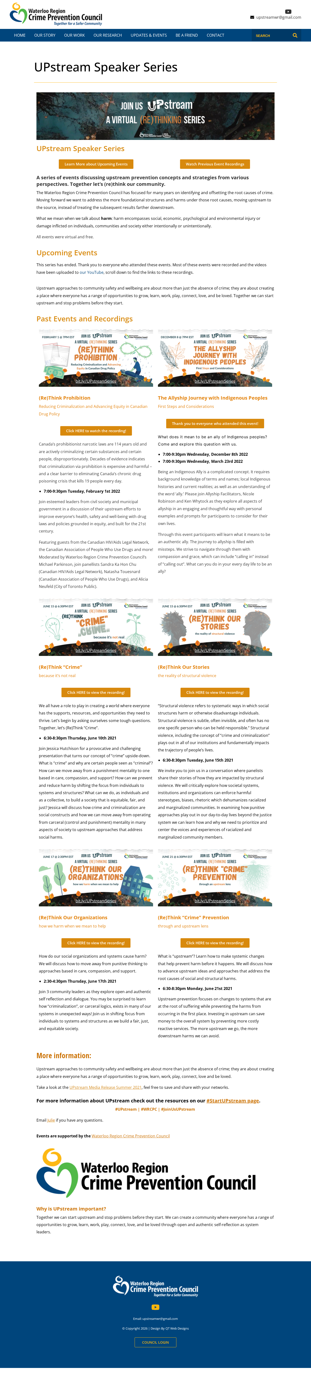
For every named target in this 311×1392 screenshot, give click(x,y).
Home (20, 35)
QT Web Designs (177, 1328)
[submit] (295, 35)
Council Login (155, 1342)
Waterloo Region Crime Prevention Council (131, 1136)
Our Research (108, 35)
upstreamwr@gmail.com (278, 17)
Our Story (44, 35)
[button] (215, 423)
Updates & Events (149, 35)
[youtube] (286, 13)
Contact (215, 35)
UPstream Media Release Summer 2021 (105, 1087)
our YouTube (92, 272)
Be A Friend (187, 35)
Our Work (74, 35)
